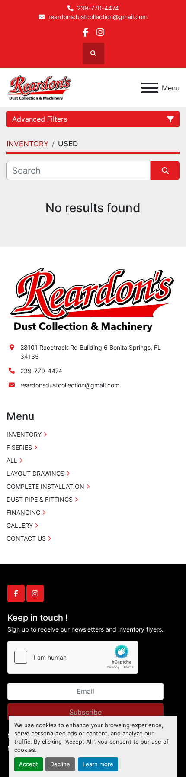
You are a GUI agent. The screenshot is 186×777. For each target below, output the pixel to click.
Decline (60, 764)
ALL (11, 460)
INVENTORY (24, 434)
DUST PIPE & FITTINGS (39, 499)
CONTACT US (26, 538)
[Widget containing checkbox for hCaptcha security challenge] (72, 657)
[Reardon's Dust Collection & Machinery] (90, 299)
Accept (28, 764)
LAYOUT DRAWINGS (35, 473)
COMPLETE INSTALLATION (45, 486)
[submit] (165, 170)
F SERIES (19, 447)
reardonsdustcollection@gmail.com (98, 16)
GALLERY (19, 525)
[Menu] (149, 88)
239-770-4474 (98, 8)
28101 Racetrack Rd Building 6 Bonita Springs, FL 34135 (90, 352)
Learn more (98, 764)
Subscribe (85, 712)
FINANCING (23, 512)
